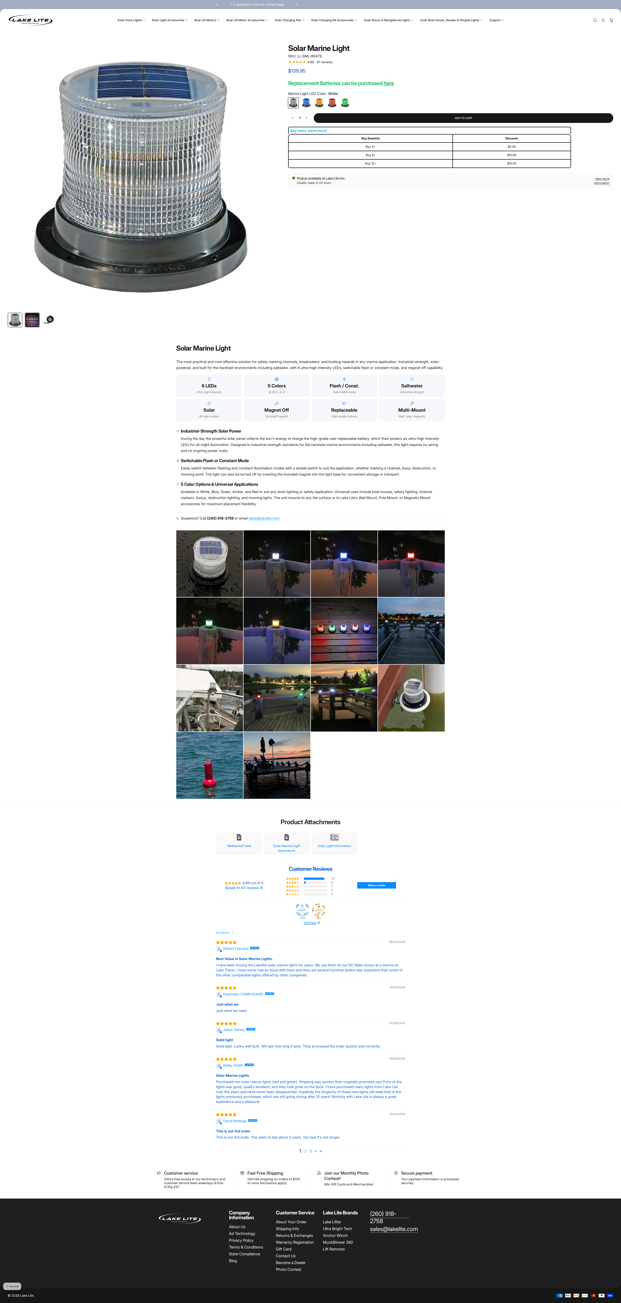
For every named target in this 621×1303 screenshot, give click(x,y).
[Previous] (217, 4)
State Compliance (244, 1254)
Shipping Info (287, 1228)
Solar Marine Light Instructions (286, 848)
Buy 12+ (370, 163)
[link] (389, 1217)
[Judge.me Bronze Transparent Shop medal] (318, 910)
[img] (226, 942)
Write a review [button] (377, 885)
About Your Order (291, 1222)
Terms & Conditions (246, 1247)
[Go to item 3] (49, 320)
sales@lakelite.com (264, 518)
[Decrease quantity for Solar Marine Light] (292, 118)
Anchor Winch (335, 1235)
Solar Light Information (334, 846)
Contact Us (286, 1256)
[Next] (296, 4)
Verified (310, 923)
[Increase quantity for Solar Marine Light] (307, 118)
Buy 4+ (371, 146)
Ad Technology (242, 1233)
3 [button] (311, 1151)
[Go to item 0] (15, 320)
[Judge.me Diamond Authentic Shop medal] (302, 910)
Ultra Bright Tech (337, 1228)
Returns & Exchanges (294, 1235)
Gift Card (283, 1249)
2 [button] (305, 1151)
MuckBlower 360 (338, 1242)
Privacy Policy (241, 1240)
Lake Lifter (332, 1222)
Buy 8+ (371, 155)
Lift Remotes (334, 1249)
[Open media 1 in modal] (141, 177)
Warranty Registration (295, 1242)
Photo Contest (288, 1269)
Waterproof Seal (239, 846)
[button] (292, 878)
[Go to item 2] (32, 320)
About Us (237, 1226)
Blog (233, 1260)
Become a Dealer (291, 1262)
